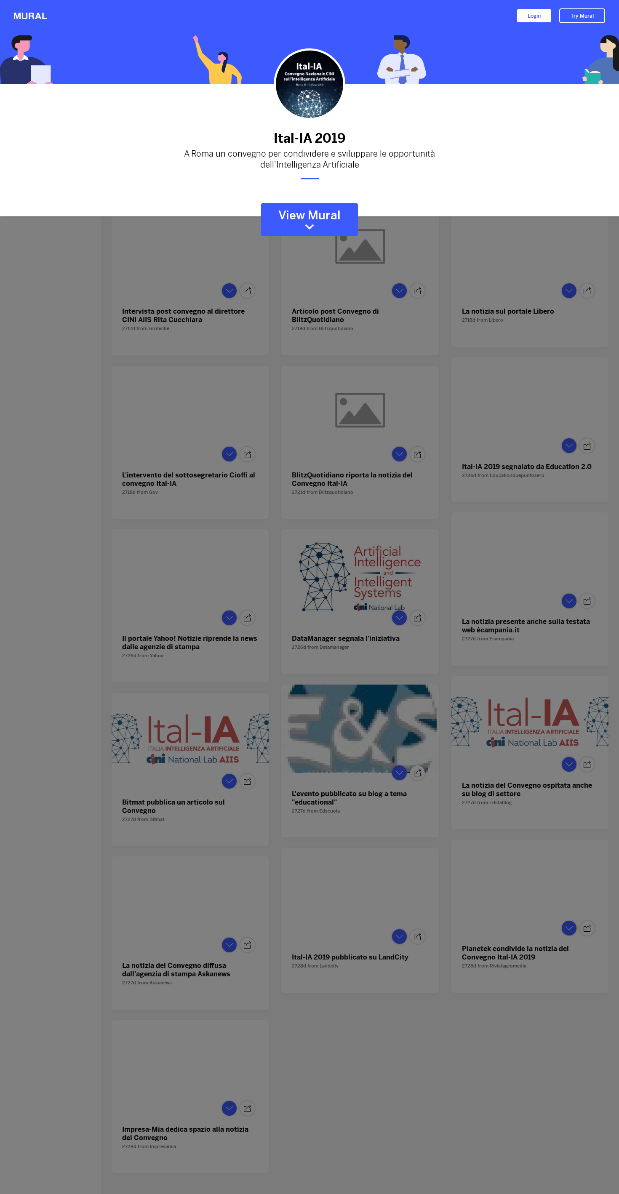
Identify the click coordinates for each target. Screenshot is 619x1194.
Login (534, 16)
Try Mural (582, 16)
